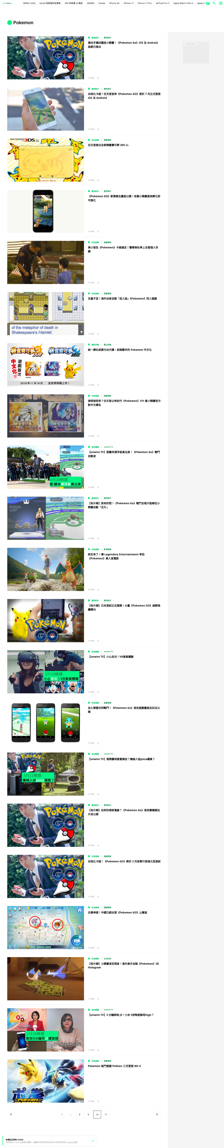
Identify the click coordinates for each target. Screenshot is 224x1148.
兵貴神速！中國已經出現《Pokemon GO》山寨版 (117, 912)
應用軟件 (95, 37)
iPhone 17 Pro (145, 3)
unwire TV (108, 447)
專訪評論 (95, 344)
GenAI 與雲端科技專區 (50, 3)
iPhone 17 (129, 3)
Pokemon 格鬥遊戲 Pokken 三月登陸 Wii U (114, 1066)
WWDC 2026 (29, 3)
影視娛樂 (107, 549)
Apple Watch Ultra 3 (183, 3)
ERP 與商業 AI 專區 (74, 3)
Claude (101, 3)
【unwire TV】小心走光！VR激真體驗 (111, 656)
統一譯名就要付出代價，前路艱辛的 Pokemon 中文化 (120, 349)
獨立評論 (107, 344)
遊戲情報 (107, 140)
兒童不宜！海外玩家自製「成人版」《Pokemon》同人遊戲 (122, 298)
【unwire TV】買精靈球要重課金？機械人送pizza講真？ (121, 759)
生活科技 (107, 958)
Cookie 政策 (72, 1142)
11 (106, 1114)
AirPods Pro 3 (162, 3)
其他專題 (95, 447)
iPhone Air (114, 3)
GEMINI (90, 3)
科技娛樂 (95, 140)
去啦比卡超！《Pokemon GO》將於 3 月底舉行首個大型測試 (124, 861)
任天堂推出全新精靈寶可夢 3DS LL (108, 145)
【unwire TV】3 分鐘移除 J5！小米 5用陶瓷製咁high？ (121, 1015)
